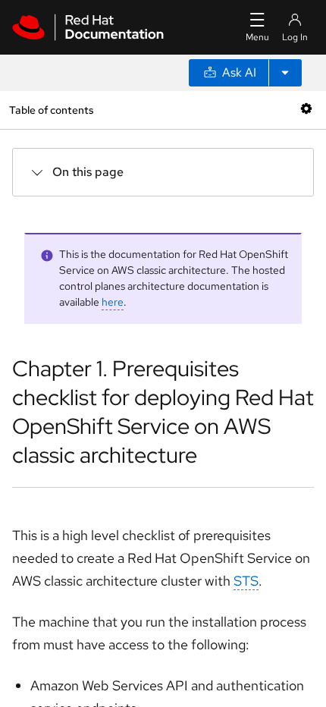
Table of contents (51, 109)
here (113, 302)
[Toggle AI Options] (285, 72)
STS (246, 580)
